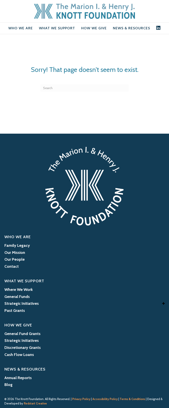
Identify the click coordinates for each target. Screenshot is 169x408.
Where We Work (18, 289)
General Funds (17, 296)
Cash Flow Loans (19, 354)
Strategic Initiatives (21, 303)
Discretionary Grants (22, 347)
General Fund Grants (22, 333)
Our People (14, 259)
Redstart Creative (35, 403)
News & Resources (131, 28)
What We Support (57, 28)
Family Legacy (17, 245)
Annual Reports (18, 377)
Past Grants (14, 310)
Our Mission (14, 252)
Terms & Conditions (132, 399)
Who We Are (20, 28)
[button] (163, 303)
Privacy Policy (81, 399)
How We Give (94, 28)
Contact (11, 266)
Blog (8, 384)
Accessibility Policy (105, 399)
